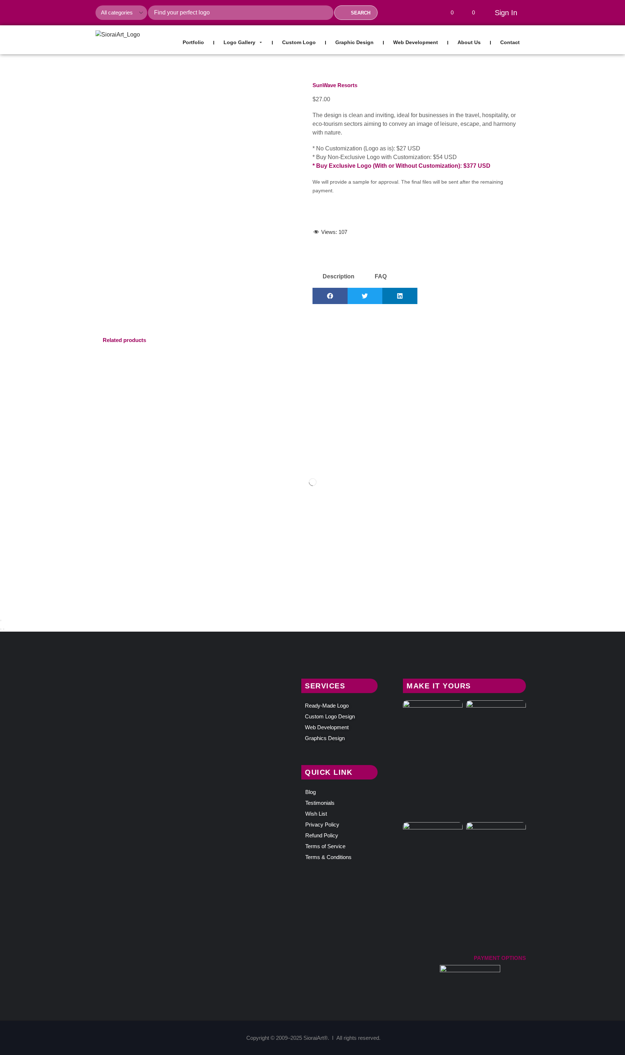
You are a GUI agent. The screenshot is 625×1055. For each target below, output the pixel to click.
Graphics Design (325, 738)
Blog (310, 792)
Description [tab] (338, 276)
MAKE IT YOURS (439, 686)
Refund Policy (321, 835)
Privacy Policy (322, 824)
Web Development (327, 727)
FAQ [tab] (381, 276)
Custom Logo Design (330, 716)
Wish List (316, 814)
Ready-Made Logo (327, 705)
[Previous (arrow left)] (0, 629)
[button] (449, 13)
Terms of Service (325, 846)
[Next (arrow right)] (3, 629)
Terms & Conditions (328, 857)
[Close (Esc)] (0, 620)
